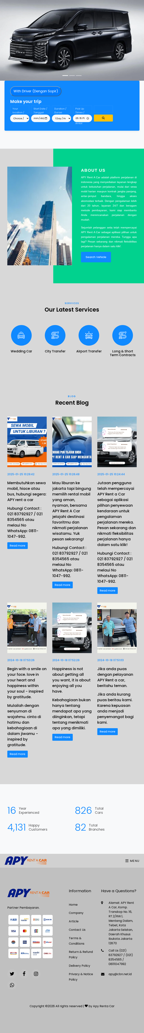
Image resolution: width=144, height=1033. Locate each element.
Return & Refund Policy (81, 954)
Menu (134, 861)
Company (76, 913)
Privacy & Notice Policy (81, 977)
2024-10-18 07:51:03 (110, 660)
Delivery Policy (79, 966)
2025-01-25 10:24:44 (111, 474)
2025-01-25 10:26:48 (66, 474)
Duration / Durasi (60, 110)
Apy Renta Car (104, 1006)
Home (73, 904)
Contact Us (77, 930)
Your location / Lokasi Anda (18, 110)
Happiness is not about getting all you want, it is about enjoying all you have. (71, 680)
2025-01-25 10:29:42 (20, 474)
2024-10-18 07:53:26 (20, 660)
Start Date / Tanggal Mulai (40, 110)
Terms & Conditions (76, 941)
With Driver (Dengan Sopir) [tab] (36, 91)
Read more (17, 545)
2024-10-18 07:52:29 (66, 660)
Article (74, 921)
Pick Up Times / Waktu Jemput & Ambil (81, 110)
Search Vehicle (96, 257)
